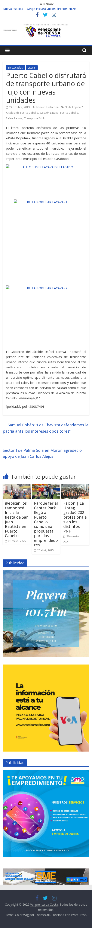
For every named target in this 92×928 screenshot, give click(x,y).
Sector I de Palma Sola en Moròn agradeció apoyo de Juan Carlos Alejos (42, 453)
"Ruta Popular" (74, 107)
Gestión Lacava (49, 113)
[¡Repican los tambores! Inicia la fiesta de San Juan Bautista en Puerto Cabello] (17, 486)
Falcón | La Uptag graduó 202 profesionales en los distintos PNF (75, 517)
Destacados (15, 67)
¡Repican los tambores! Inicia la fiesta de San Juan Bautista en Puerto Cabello (16, 519)
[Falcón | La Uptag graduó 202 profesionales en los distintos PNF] (75, 486)
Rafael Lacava (14, 118)
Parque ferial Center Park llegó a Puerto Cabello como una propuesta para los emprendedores (46, 524)
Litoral (32, 67)
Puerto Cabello (69, 113)
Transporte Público (35, 118)
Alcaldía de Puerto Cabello (22, 113)
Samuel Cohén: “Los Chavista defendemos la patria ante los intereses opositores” (45, 428)
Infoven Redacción (47, 107)
